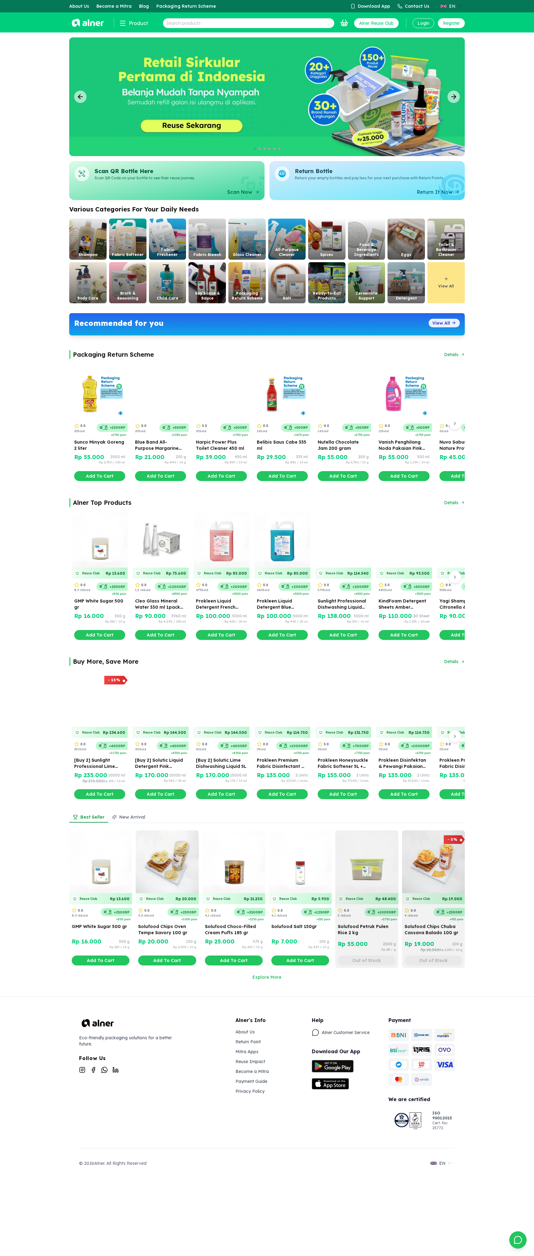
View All (441, 323)
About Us (245, 1032)
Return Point (248, 1042)
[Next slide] (453, 97)
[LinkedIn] (115, 1070)
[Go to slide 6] (279, 148)
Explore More (267, 977)
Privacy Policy (250, 1091)
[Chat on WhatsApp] (518, 1240)
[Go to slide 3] (264, 148)
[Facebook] (93, 1070)
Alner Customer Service (346, 1032)
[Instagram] (82, 1070)
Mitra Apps (246, 1051)
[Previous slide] (80, 97)
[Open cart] (344, 23)
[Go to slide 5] (274, 148)
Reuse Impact (250, 1061)
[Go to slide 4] (269, 148)
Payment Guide (251, 1081)
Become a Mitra (252, 1071)
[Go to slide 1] (254, 148)
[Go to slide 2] (259, 148)
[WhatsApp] (104, 1070)
